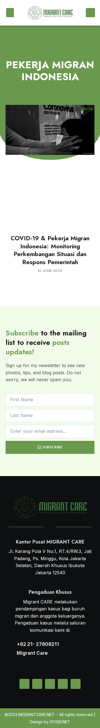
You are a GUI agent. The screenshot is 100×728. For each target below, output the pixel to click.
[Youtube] (76, 684)
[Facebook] (63, 684)
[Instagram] (50, 684)
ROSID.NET (60, 721)
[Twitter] (37, 684)
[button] (10, 12)
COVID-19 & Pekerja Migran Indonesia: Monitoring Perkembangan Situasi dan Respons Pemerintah (50, 250)
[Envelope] (24, 684)
